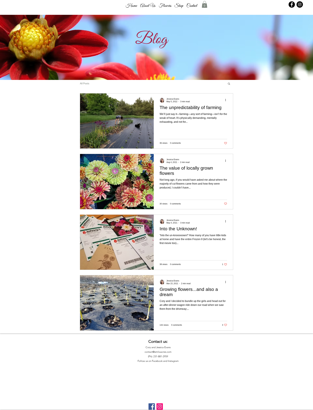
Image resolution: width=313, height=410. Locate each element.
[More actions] (227, 100)
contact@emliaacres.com (158, 351)
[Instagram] (300, 4)
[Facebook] (292, 4)
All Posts (84, 83)
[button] (148, 5)
